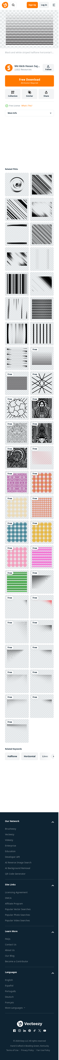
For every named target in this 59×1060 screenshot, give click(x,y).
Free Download (29, 81)
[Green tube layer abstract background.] (17, 978)
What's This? (26, 105)
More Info (12, 111)
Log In (44, 5)
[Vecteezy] (5, 5)
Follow (48, 69)
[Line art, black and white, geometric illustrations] (17, 729)
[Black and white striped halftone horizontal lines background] (17, 555)
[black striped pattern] (17, 605)
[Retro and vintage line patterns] (17, 804)
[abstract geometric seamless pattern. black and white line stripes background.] (17, 779)
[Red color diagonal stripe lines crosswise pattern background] (17, 754)
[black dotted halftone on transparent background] (17, 1002)
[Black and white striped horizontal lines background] (17, 580)
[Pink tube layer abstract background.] (17, 953)
